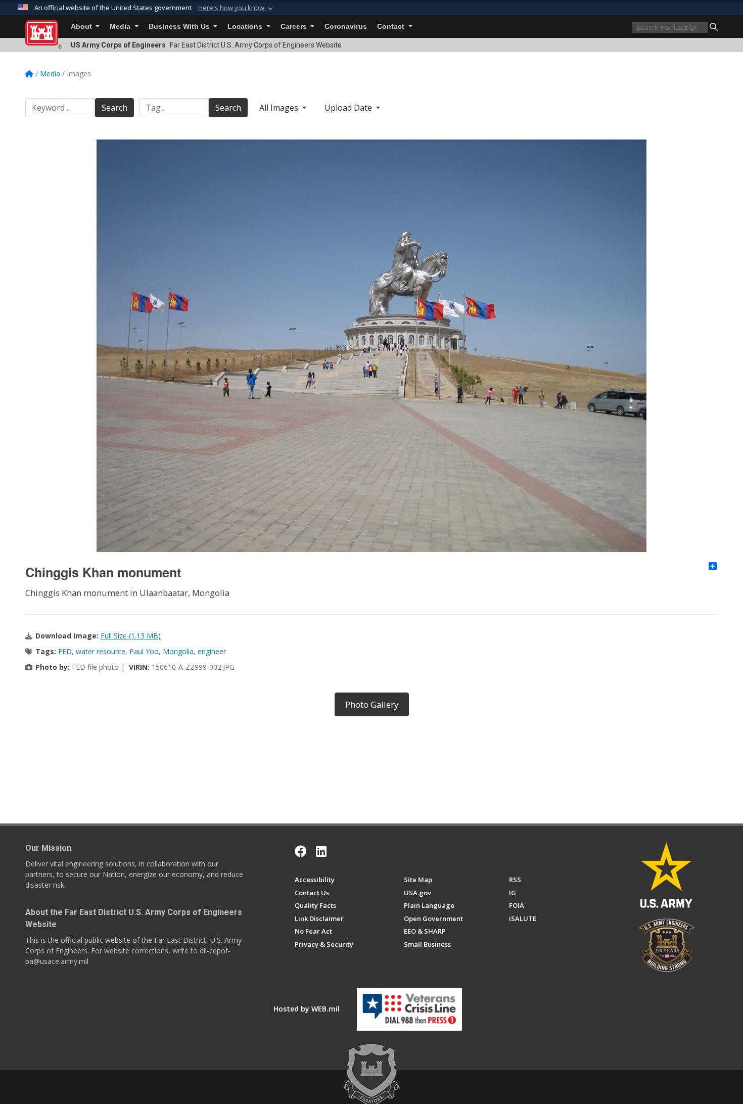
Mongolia (178, 651)
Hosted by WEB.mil (306, 1009)
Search (114, 107)
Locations (245, 26)
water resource (100, 651)
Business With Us (180, 26)
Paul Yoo (144, 651)
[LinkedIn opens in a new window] (321, 851)
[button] (236, 8)
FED (65, 651)
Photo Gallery (371, 704)
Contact (391, 26)
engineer (212, 651)
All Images (279, 107)
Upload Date (349, 107)
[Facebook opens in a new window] (301, 851)
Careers (295, 26)
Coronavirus (345, 26)
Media (121, 26)
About (82, 26)
